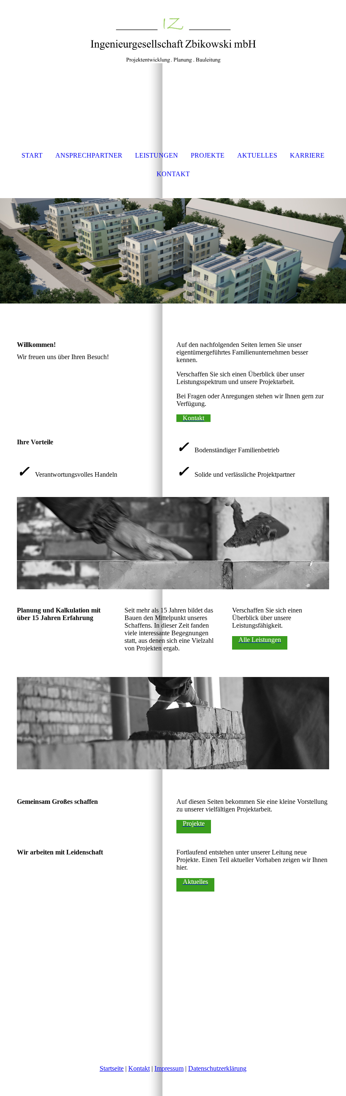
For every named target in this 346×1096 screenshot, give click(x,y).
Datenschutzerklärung (217, 1068)
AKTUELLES (257, 155)
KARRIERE (307, 155)
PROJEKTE (207, 155)
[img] (173, 31)
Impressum (169, 1068)
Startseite (112, 1068)
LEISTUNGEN (156, 155)
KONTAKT (173, 173)
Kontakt (139, 1068)
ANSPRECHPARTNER (88, 155)
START (32, 155)
